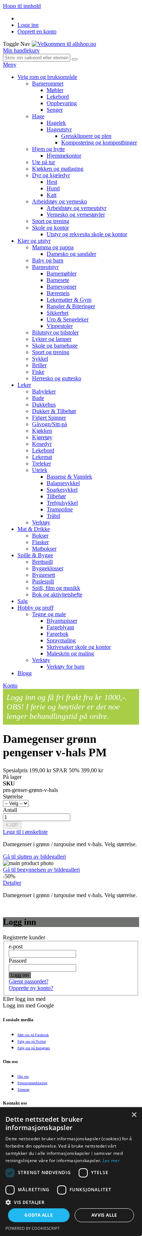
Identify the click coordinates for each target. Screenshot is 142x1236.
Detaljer (12, 883)
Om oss (23, 1076)
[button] (71, 1202)
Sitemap (23, 1090)
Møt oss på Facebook (33, 1035)
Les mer (111, 1160)
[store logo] (64, 44)
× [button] (134, 1115)
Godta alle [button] (38, 1215)
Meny (9, 65)
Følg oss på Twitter (31, 1041)
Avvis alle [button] (104, 1215)
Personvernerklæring (32, 1083)
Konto (10, 685)
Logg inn (28, 25)
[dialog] (71, 1171)
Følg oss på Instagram (33, 1048)
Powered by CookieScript (32, 1228)
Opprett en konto (36, 31)
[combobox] (36, 58)
